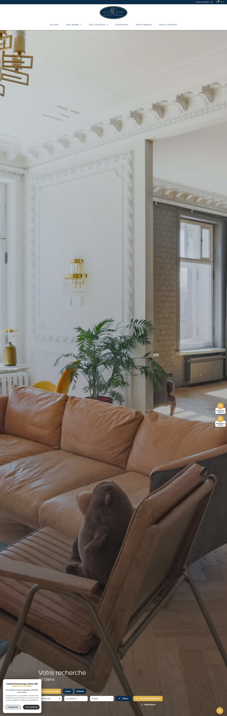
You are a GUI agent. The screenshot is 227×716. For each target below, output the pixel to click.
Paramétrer (13, 707)
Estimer (80, 691)
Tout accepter (31, 707)
